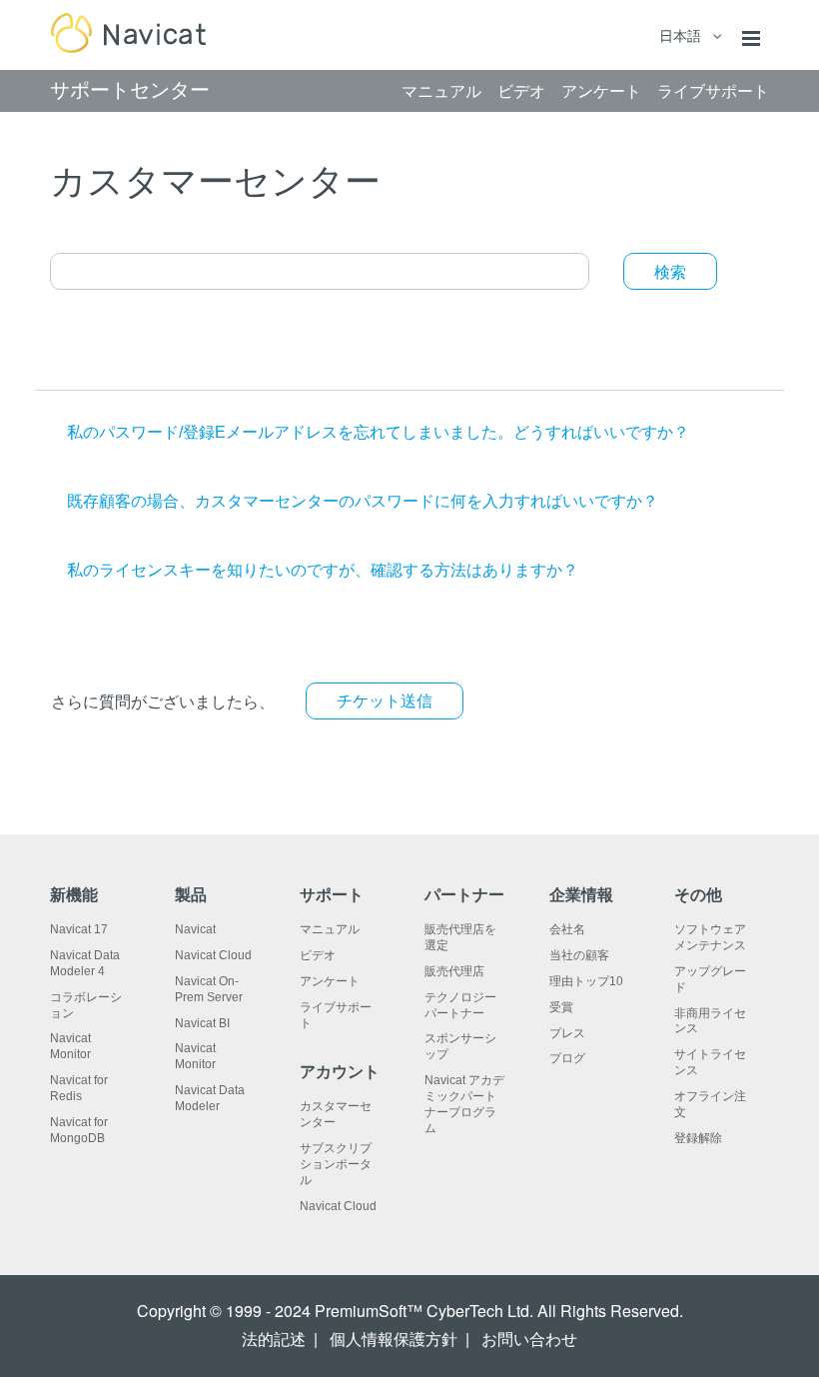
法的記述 (274, 1339)
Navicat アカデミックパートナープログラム (464, 1104)
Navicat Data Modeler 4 (85, 963)
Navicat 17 (79, 929)
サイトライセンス (710, 1062)
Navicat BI (202, 1023)
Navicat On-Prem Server (209, 989)
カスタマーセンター (336, 1114)
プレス (567, 1033)
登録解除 (698, 1138)
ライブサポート (336, 1015)
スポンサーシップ (460, 1046)
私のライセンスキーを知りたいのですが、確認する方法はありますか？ (322, 570)
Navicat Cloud (213, 955)
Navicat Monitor (70, 1046)
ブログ (567, 1058)
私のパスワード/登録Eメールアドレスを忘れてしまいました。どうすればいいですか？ (378, 432)
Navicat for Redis (79, 1088)
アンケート (330, 981)
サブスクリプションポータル (336, 1164)
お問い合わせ (529, 1339)
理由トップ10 (586, 981)
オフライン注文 (710, 1104)
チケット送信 (384, 700)
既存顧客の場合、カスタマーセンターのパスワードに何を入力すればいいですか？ (362, 501)
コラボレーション (86, 1005)
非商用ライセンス (710, 1021)
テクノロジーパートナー (460, 1005)
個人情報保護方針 (393, 1339)
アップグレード (710, 979)
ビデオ (318, 955)
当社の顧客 (579, 955)
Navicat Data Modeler (210, 1098)
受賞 (561, 1007)
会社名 (567, 929)
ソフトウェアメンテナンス (710, 937)
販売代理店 (454, 971)
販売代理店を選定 (460, 937)
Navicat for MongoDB (79, 1130)
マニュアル (330, 929)
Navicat (195, 929)
